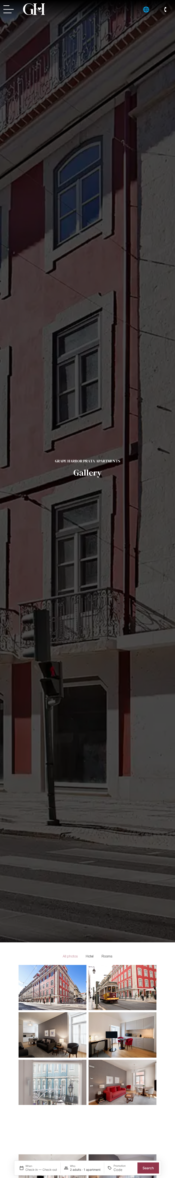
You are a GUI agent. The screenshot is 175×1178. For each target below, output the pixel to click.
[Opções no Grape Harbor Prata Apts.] (9, 9)
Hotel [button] (89, 956)
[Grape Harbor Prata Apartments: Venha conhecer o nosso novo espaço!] (34, 9)
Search (148, 1168)
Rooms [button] (107, 956)
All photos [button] (70, 956)
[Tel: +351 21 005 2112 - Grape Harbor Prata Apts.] (165, 9)
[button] (146, 9)
